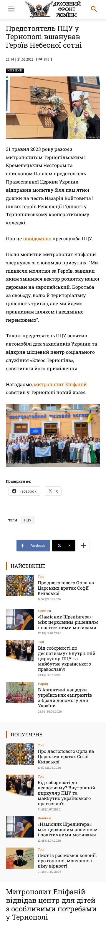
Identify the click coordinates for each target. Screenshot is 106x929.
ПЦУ (27, 520)
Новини (15, 70)
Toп (41, 576)
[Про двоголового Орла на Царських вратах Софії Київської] (20, 585)
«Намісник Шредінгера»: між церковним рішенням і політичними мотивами (68, 622)
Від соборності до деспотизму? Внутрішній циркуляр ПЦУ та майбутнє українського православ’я (66, 658)
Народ (43, 683)
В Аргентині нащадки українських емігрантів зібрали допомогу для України (65, 697)
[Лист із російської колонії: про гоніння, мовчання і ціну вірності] (20, 858)
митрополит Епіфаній (60, 384)
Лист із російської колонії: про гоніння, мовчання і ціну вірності (67, 860)
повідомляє (37, 238)
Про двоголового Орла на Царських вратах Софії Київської (66, 588)
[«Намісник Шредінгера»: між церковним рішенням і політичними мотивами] (20, 619)
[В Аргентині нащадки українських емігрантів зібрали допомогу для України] (20, 692)
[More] (83, 545)
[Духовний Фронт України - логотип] (53, 9)
